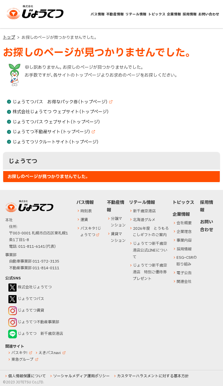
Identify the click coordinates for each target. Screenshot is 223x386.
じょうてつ (18, 18)
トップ (9, 37)
